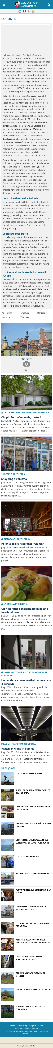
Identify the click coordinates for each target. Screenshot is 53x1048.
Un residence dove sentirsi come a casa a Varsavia (26, 682)
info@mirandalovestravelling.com (16, 1031)
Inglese (19, 11)
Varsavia (6, 317)
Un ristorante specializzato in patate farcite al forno (24, 610)
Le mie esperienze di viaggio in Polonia (26, 412)
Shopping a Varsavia (14, 479)
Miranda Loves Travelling (18, 1026)
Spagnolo (33, 11)
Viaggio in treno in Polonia (17, 748)
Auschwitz (7, 312)
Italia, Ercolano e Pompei (29, 773)
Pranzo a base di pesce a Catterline (34, 989)
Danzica (41, 312)
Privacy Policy (19, 1028)
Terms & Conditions (31, 1028)
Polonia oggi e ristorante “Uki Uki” (23, 543)
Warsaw (26, 359)
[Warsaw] (26, 339)
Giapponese (28, 11)
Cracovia (24, 312)
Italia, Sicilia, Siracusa (27, 856)
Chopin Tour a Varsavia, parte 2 (21, 417)
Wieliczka (24, 317)
